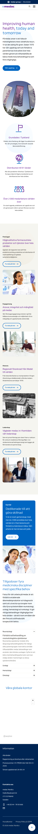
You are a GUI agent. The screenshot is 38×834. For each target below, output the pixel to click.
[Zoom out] (32, 703)
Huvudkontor (8, 822)
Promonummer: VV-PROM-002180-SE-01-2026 (18, 764)
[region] (19, 718)
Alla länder (27, 2)
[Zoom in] (32, 700)
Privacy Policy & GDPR (24, 822)
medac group (16, 2)
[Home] (8, 6)
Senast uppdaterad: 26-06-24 (14, 770)
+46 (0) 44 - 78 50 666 (14, 804)
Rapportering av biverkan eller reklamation (18, 759)
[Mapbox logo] (7, 736)
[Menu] (34, 6)
